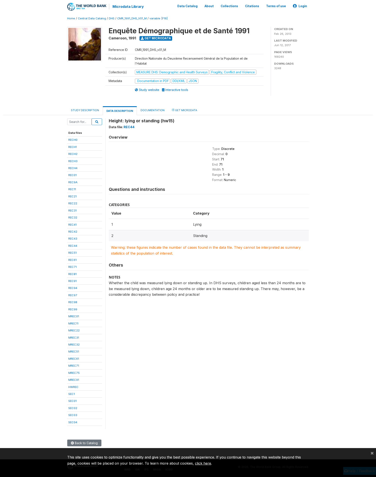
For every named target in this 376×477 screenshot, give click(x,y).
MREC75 (74, 373)
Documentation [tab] (152, 110)
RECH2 (72, 154)
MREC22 (74, 330)
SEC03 (72, 415)
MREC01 (73, 316)
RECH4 (72, 168)
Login (303, 6)
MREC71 (73, 365)
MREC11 (73, 323)
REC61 (72, 260)
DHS (111, 18)
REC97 (72, 295)
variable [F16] (158, 18)
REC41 (72, 224)
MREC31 (73, 337)
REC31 (72, 210)
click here (203, 463)
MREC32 (74, 344)
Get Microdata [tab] (186, 110)
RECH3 (72, 161)
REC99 (72, 309)
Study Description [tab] (85, 110)
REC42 (72, 231)
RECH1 (72, 147)
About (209, 6)
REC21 (72, 196)
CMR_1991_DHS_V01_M (132, 18)
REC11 (72, 189)
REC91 (72, 281)
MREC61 (73, 358)
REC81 (72, 274)
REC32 (72, 217)
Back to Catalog (86, 443)
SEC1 (71, 394)
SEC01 (72, 401)
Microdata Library (128, 6)
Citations (252, 6)
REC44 (72, 245)
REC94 (72, 288)
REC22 (72, 203)
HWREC (73, 387)
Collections (229, 6)
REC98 (72, 302)
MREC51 (73, 351)
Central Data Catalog (92, 18)
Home (71, 18)
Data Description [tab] (119, 111)
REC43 (72, 238)
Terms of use (276, 6)
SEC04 (72, 422)
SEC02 (72, 408)
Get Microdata (157, 38)
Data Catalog (187, 6)
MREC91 (73, 379)
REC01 (72, 175)
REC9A (72, 182)
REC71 (72, 267)
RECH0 (72, 139)
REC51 (72, 252)
